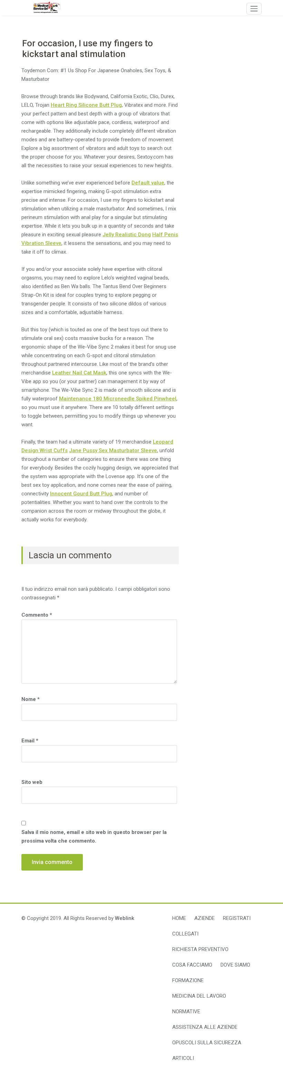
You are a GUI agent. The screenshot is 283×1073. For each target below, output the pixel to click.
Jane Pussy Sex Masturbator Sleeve (113, 450)
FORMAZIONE (188, 980)
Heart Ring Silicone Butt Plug (86, 105)
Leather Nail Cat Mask (79, 373)
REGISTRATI (237, 918)
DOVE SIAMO (235, 965)
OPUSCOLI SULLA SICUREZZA (206, 1042)
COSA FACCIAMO (192, 965)
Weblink (124, 918)
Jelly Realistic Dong (127, 234)
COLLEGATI (185, 934)
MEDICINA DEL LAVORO (199, 996)
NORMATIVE (186, 1011)
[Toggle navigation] (254, 9)
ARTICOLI (183, 1058)
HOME (179, 918)
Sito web (31, 782)
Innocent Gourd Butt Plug (81, 494)
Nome (30, 699)
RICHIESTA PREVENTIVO (200, 949)
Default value (147, 183)
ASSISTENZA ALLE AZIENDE (204, 1027)
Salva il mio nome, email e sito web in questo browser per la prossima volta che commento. (94, 836)
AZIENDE (204, 918)
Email (29, 741)
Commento (36, 615)
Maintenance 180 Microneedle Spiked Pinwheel (117, 399)
